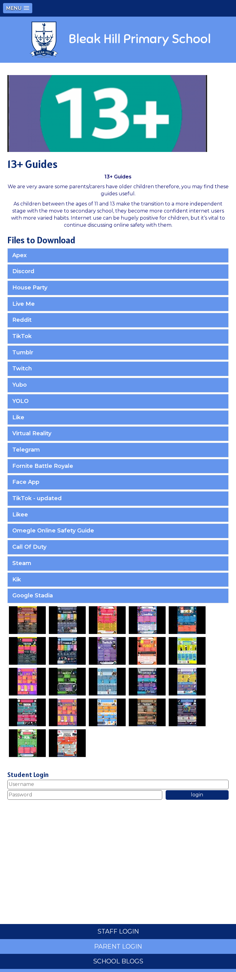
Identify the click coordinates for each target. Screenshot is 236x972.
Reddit (22, 320)
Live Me (23, 304)
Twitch (22, 368)
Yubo (19, 384)
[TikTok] (27, 650)
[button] (17, 8)
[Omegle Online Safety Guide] (107, 712)
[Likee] (67, 712)
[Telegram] (107, 681)
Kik (16, 579)
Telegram (26, 449)
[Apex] (27, 620)
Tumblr (22, 352)
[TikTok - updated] (27, 712)
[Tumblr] (67, 650)
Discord (23, 271)
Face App (25, 482)
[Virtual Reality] (67, 681)
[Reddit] (187, 620)
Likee (20, 514)
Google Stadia (32, 595)
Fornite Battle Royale (42, 466)
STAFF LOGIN (118, 931)
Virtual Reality (31, 433)
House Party (29, 287)
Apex (19, 255)
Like (18, 417)
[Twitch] (107, 650)
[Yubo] (147, 650)
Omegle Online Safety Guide (53, 530)
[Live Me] (147, 620)
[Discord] (67, 620)
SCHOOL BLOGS (118, 961)
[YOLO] (187, 650)
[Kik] (27, 743)
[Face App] (187, 681)
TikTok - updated (37, 498)
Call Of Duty (29, 547)
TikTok (22, 336)
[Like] (27, 681)
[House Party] (107, 620)
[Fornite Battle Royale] (147, 681)
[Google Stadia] (67, 743)
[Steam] (187, 712)
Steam (21, 563)
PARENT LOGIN (118, 946)
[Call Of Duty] (147, 712)
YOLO (20, 401)
